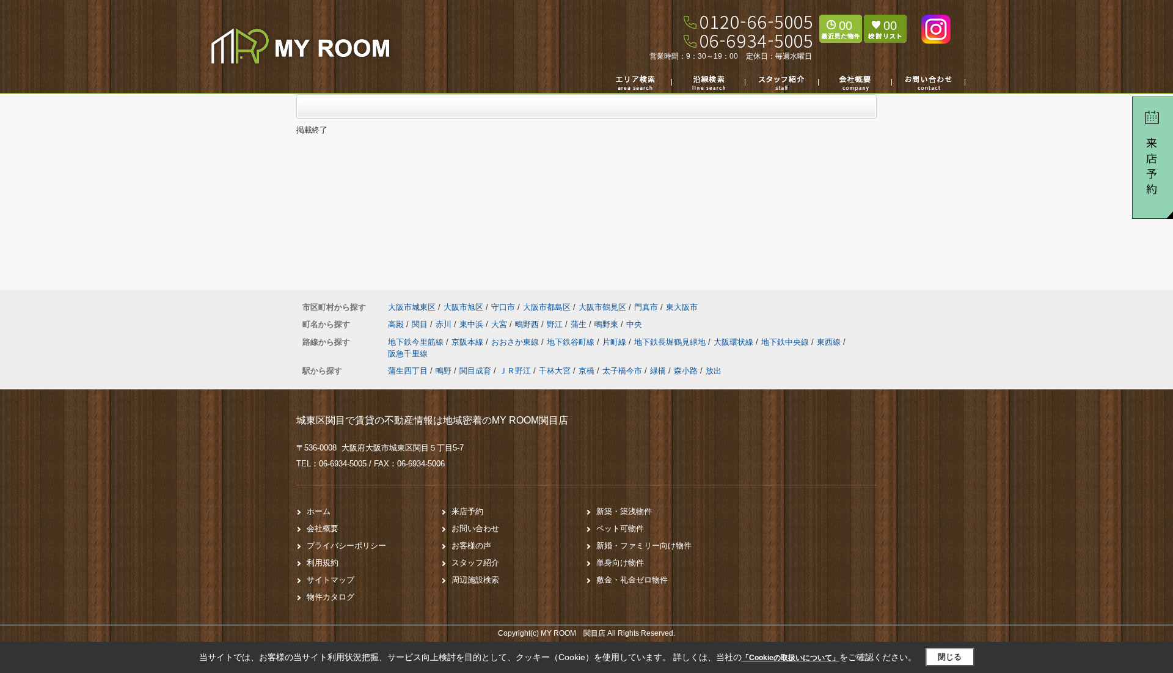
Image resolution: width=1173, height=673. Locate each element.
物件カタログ (330, 596)
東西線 (830, 342)
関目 (421, 324)
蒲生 (580, 324)
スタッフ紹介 (475, 562)
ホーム (319, 511)
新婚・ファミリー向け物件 (644, 545)
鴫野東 (607, 324)
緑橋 (658, 370)
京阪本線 (468, 342)
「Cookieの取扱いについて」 (790, 657)
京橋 (586, 370)
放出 (714, 370)
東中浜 (472, 324)
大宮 (500, 324)
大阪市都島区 (547, 307)
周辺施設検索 (475, 579)
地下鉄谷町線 (572, 342)
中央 (634, 324)
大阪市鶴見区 (602, 307)
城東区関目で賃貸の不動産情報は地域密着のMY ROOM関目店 (432, 420)
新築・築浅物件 (624, 511)
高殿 (397, 324)
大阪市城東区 (412, 307)
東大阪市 (682, 307)
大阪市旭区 (463, 307)
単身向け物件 (620, 562)
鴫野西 (528, 324)
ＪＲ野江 (515, 370)
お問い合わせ (475, 528)
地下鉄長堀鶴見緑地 (671, 342)
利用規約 (322, 562)
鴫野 (443, 370)
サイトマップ (330, 579)
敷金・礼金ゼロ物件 (632, 579)
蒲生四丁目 (408, 370)
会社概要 (322, 528)
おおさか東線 (516, 342)
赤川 (445, 324)
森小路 (686, 370)
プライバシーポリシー (346, 545)
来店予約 (467, 511)
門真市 (646, 307)
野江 (556, 324)
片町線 (615, 342)
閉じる (950, 656)
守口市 (503, 307)
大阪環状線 (735, 342)
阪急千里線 (408, 353)
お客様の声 (471, 545)
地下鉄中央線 (786, 342)
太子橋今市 (622, 370)
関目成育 (475, 370)
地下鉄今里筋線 (417, 342)
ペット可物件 (620, 528)
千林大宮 (555, 370)
